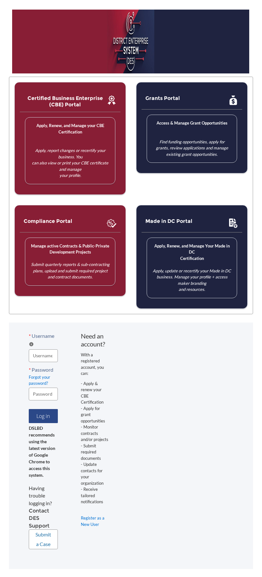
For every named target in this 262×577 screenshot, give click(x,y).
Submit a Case (43, 539)
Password (41, 370)
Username (41, 336)
